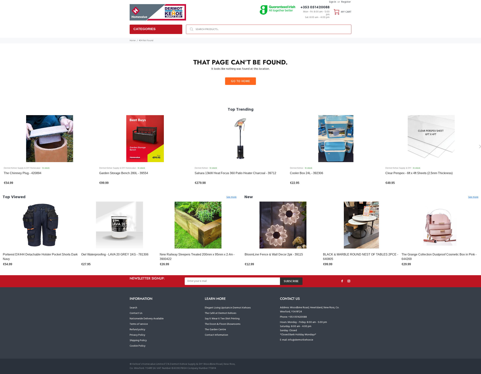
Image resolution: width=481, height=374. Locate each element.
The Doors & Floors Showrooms (222, 324)
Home (133, 40)
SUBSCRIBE (291, 281)
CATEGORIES (144, 29)
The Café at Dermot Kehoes (220, 313)
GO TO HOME (240, 81)
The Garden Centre (215, 329)
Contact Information (216, 335)
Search (133, 308)
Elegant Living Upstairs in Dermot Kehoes (228, 308)
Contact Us (136, 313)
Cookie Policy (137, 346)
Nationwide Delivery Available (147, 319)
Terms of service (139, 324)
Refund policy (137, 329)
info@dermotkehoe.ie (300, 340)
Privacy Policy (137, 335)
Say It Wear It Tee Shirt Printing (222, 319)
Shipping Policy (138, 340)
